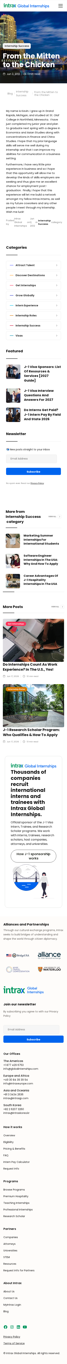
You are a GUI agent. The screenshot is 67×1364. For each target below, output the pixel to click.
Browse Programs (14, 1189)
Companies (10, 1237)
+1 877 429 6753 (13, 1065)
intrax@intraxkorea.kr (16, 1113)
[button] (59, 5)
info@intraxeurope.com (18, 1083)
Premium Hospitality (15, 1196)
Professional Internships (18, 1209)
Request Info (11, 1168)
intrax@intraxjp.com (15, 1098)
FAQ (5, 1155)
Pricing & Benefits (14, 1148)
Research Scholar (14, 1216)
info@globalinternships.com (20, 1069)
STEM (6, 1257)
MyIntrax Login (12, 1305)
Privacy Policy (37, 483)
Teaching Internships (16, 1203)
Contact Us (10, 1298)
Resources (9, 1264)
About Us (8, 1291)
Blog (10, 93)
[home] (30, 5)
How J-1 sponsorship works (33, 856)
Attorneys (9, 1244)
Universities (10, 1250)
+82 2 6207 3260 (13, 1109)
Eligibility (8, 1142)
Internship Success (22, 93)
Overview (9, 1135)
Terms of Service (14, 1343)
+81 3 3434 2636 (13, 1094)
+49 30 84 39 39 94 (15, 1080)
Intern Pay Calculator (16, 1162)
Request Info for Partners (18, 1270)
